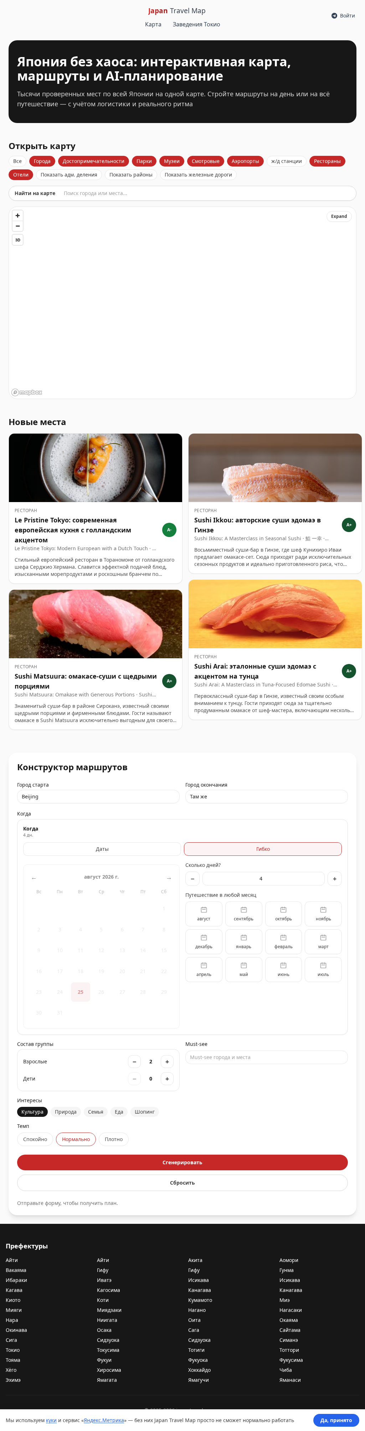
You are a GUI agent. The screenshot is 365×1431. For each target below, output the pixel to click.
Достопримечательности (93, 161)
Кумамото (200, 1300)
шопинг (145, 1111)
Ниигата (107, 1320)
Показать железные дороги (198, 174)
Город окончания (206, 790)
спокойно (35, 1139)
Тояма (13, 1359)
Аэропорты (245, 161)
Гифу (102, 1270)
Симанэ (288, 1340)
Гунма (286, 1270)
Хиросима (109, 1369)
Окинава (16, 1330)
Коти (103, 1300)
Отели (21, 174)
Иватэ (104, 1280)
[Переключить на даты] (101, 945)
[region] (182, 303)
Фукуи (104, 1359)
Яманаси (290, 1379)
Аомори (288, 1260)
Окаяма (288, 1320)
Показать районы (131, 174)
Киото (13, 1300)
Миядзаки (109, 1310)
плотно (114, 1139)
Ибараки (16, 1280)
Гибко (263, 848)
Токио (13, 1349)
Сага (193, 1330)
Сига (11, 1340)
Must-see (218, 1051)
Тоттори (289, 1349)
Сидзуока (108, 1340)
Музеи (172, 161)
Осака (104, 1330)
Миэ (284, 1300)
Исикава (198, 1280)
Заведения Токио (196, 24)
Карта (153, 24)
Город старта (33, 790)
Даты (102, 848)
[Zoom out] (17, 226)
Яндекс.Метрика (104, 1420)
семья (95, 1111)
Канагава (199, 1290)
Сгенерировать (182, 1162)
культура (32, 1111)
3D (17, 239)
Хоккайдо (199, 1369)
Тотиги (196, 1349)
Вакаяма (16, 1270)
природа (66, 1111)
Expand (339, 216)
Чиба (285, 1369)
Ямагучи (198, 1379)
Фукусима (291, 1359)
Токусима (108, 1349)
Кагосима (108, 1290)
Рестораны (327, 161)
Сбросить (182, 1182)
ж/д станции (286, 161)
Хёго (11, 1369)
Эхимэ (13, 1379)
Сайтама (289, 1330)
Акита (195, 1260)
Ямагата (107, 1379)
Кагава (14, 1290)
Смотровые (206, 161)
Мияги (14, 1310)
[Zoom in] (17, 215)
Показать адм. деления (69, 174)
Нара (12, 1320)
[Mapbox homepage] (26, 392)
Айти (12, 1260)
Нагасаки (290, 1310)
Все (17, 161)
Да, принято (336, 1420)
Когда (24, 813)
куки (51, 1420)
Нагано (197, 1310)
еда (119, 1111)
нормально (76, 1139)
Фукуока (198, 1359)
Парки (144, 161)
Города (42, 161)
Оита (194, 1320)
